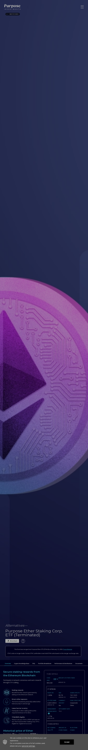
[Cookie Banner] (44, 742)
